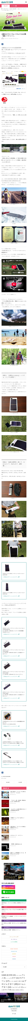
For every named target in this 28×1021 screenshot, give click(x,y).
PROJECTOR (14, 951)
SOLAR (6, 6)
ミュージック (17, 987)
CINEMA (14, 959)
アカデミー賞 (19, 975)
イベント (8, 978)
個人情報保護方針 (14, 1008)
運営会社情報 (14, 1010)
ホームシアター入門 (14, 936)
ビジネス (20, 981)
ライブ (7, 989)
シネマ (14, 978)
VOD (12, 975)
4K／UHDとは (14, 939)
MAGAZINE (8, 776)
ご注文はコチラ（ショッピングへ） (10, 576)
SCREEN (14, 953)
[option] (7, 997)
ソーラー (4, 778)
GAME (5, 975)
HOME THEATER (14, 948)
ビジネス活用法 (14, 941)
